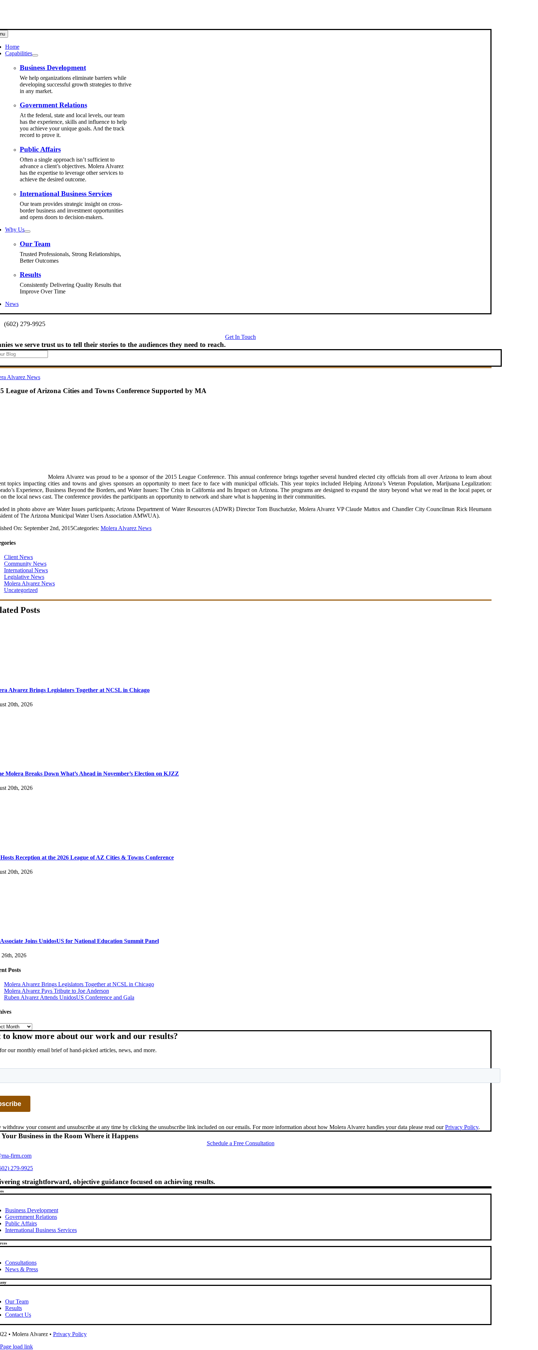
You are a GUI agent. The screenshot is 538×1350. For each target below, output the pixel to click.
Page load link (16, 1346)
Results (30, 274)
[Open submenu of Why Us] (27, 231)
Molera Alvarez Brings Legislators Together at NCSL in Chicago (79, 984)
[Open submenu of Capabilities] (35, 55)
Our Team (35, 244)
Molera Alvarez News (126, 528)
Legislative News (24, 577)
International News (26, 570)
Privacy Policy (461, 1127)
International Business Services (66, 193)
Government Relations (53, 105)
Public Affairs (40, 149)
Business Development (53, 67)
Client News (18, 557)
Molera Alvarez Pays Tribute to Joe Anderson (56, 991)
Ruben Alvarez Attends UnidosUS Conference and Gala (69, 997)
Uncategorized (21, 590)
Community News (25, 564)
